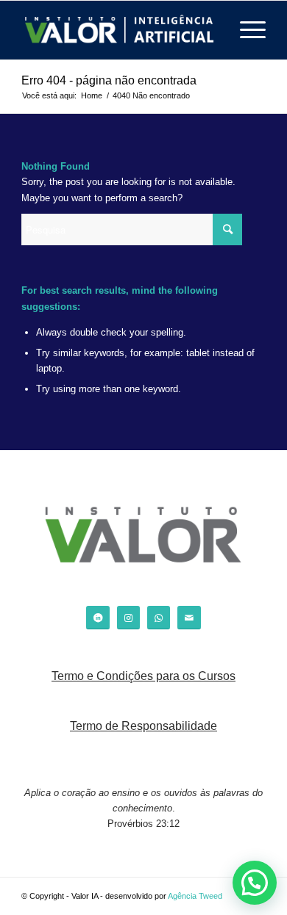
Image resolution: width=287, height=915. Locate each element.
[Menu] (245, 30)
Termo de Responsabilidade (143, 726)
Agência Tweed (195, 896)
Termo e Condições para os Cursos (143, 676)
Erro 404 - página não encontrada (108, 80)
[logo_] (118, 30)
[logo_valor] (143, 537)
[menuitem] (245, 30)
